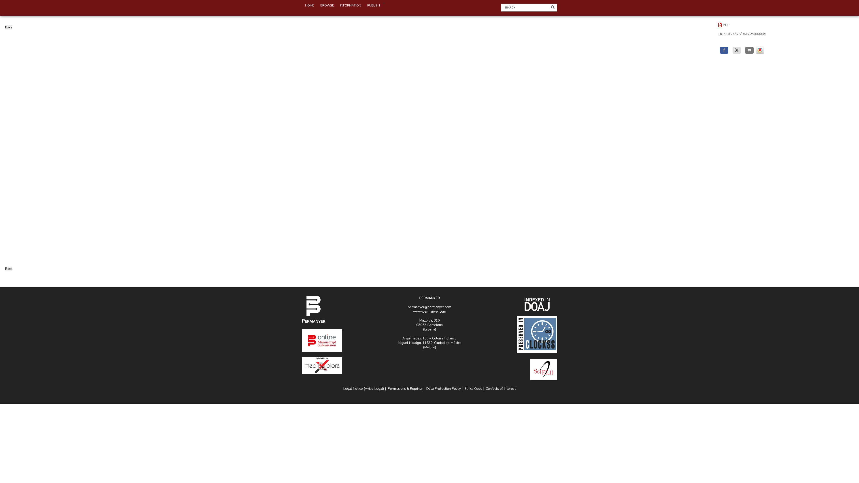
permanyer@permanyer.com (429, 307)
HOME (309, 5)
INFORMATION (350, 5)
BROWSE (327, 5)
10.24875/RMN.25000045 (746, 34)
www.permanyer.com (429, 311)
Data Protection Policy (443, 388)
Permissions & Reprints (405, 388)
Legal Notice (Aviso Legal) (363, 388)
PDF (726, 25)
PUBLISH (373, 5)
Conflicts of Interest (501, 388)
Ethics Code (473, 388)
